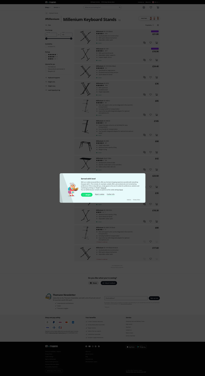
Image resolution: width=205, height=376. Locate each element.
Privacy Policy (136, 199)
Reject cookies (99, 194)
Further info (110, 194)
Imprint (129, 199)
